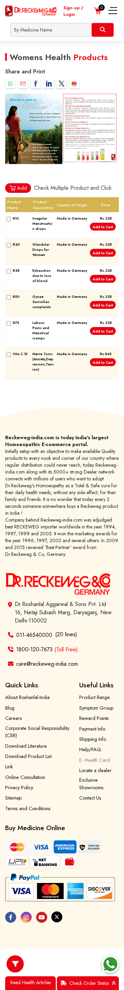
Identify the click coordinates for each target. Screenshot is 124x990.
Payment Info (92, 728)
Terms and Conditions (28, 808)
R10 (16, 218)
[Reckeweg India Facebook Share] (36, 84)
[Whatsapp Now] (110, 964)
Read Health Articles (30, 982)
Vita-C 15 (20, 354)
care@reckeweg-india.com (47, 664)
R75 (16, 322)
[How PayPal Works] (60, 888)
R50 (16, 296)
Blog (9, 707)
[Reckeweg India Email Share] (23, 84)
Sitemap (13, 797)
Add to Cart (103, 227)
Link (9, 766)
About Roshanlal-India (27, 697)
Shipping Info (92, 739)
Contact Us (90, 797)
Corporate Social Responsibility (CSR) (37, 732)
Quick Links (21, 685)
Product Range (94, 697)
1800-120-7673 (47, 649)
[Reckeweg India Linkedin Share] (49, 84)
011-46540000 (34, 635)
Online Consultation (25, 777)
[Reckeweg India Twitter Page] (56, 916)
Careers (13, 718)
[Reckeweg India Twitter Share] (61, 84)
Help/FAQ (90, 749)
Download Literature (26, 746)
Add (22, 188)
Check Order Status (89, 983)
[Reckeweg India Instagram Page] (26, 917)
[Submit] (103, 30)
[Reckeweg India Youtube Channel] (41, 917)
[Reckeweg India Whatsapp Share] (10, 84)
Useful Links (96, 685)
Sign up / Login (73, 11)
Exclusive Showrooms (91, 784)
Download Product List (28, 756)
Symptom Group (96, 707)
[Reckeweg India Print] (74, 84)
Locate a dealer (95, 770)
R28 (16, 270)
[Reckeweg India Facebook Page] (10, 917)
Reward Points (94, 718)
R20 (16, 244)
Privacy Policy (19, 787)
